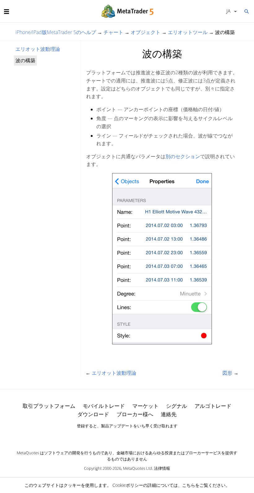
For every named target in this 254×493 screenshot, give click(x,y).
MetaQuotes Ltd (137, 468)
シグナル (176, 405)
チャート (113, 32)
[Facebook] (117, 436)
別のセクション (182, 156)
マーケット (145, 405)
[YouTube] (137, 436)
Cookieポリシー (127, 485)
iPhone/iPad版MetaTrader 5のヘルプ (55, 32)
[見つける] (246, 10)
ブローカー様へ (134, 414)
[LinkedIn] (127, 436)
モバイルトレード (104, 405)
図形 (227, 372)
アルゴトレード (213, 405)
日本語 (227, 11)
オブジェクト (145, 32)
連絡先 (169, 414)
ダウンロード (93, 414)
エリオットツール (188, 32)
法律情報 (162, 468)
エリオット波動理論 (37, 49)
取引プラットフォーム (49, 405)
